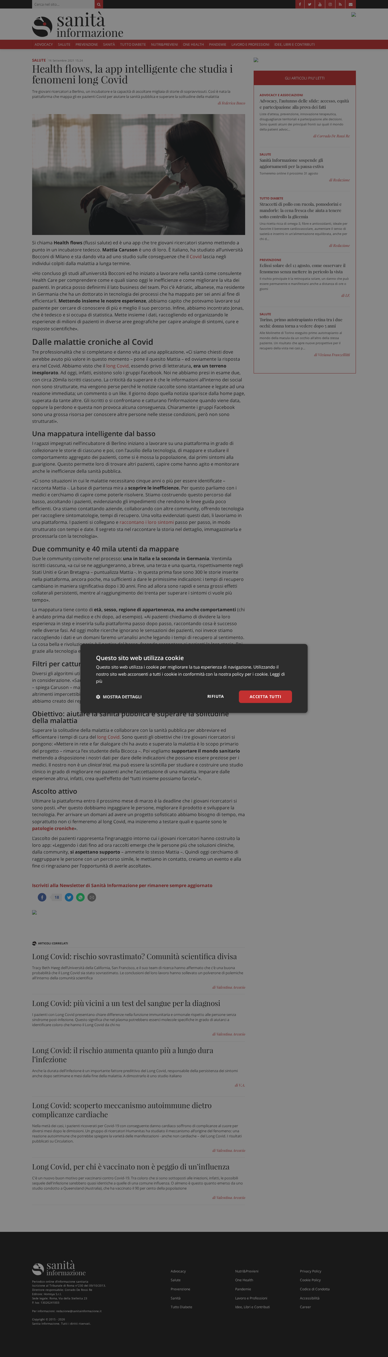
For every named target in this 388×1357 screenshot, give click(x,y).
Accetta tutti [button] (265, 696)
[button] (119, 697)
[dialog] (194, 678)
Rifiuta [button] (215, 696)
